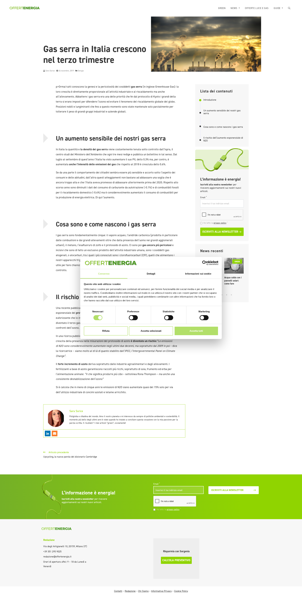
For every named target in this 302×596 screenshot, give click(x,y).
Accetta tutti (196, 331)
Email (203, 197)
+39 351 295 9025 (52, 551)
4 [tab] (226, 294)
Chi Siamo (143, 591)
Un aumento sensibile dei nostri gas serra (221, 112)
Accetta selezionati (151, 331)
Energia (81, 70)
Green (222, 8)
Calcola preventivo (176, 560)
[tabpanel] (234, 272)
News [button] (234, 8)
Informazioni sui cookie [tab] (198, 273)
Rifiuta (105, 331)
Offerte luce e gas (257, 8)
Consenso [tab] (103, 273)
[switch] (133, 317)
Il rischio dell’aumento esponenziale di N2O (223, 139)
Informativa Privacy (161, 591)
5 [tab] (231, 294)
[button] (289, 8)
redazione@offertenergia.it (57, 556)
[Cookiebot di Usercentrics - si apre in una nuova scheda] (204, 263)
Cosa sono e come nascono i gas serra (223, 127)
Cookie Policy (181, 591)
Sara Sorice (50, 70)
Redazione (49, 540)
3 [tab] (222, 294)
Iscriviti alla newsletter (220, 232)
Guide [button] (277, 8)
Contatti (118, 591)
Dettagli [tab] (151, 273)
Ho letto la (215, 222)
